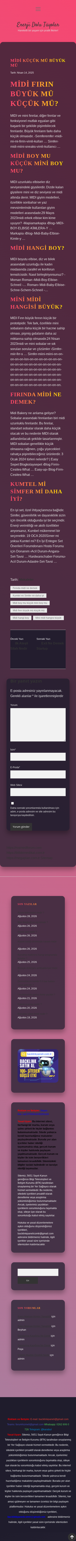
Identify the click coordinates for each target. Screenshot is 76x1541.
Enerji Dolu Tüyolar (38, 25)
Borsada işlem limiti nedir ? (32, 1014)
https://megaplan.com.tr (23, 858)
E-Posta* (15, 767)
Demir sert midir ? (27, 932)
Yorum (13, 705)
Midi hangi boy (21, 617)
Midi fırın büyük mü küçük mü (29, 610)
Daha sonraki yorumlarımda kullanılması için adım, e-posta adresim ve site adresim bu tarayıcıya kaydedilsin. (34, 812)
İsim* (13, 749)
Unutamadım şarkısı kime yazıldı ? (36, 994)
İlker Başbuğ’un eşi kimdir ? (33, 922)
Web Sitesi (16, 785)
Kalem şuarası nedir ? (30, 1004)
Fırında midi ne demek (25, 588)
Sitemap (46, 858)
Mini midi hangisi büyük (48, 617)
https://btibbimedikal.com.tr (25, 852)
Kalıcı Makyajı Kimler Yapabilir (34, 1316)
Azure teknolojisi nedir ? (31, 912)
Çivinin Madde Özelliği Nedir (33, 1355)
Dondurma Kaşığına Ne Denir (34, 1335)
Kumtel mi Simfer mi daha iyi (28, 595)
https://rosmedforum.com (24, 847)
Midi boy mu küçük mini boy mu (30, 603)
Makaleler (26, 579)
